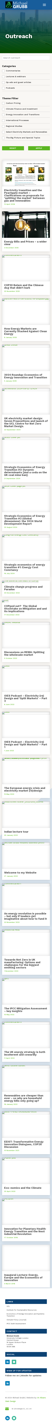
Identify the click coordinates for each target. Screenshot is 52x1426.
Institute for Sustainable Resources (22, 1310)
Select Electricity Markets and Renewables (26, 132)
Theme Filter (10, 98)
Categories (9, 66)
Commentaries (13, 71)
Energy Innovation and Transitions (22, 114)
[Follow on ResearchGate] (14, 1362)
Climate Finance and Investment (21, 109)
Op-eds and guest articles (18, 82)
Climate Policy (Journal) (16, 1320)
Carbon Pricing (13, 103)
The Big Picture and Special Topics (23, 138)
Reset (13, 148)
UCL (8, 1306)
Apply (39, 148)
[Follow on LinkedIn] (7, 1362)
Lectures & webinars (16, 76)
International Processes (17, 120)
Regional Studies (14, 126)
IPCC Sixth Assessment (16, 1324)
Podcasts (10, 88)
